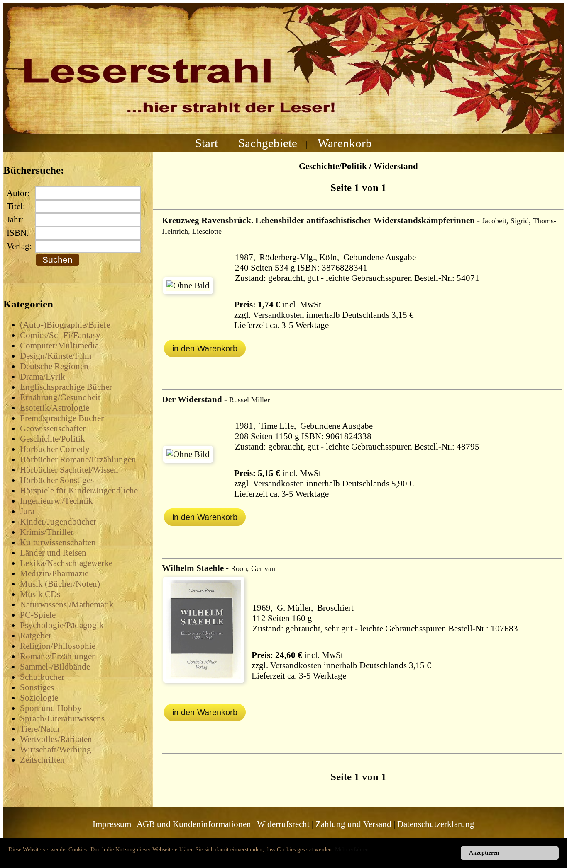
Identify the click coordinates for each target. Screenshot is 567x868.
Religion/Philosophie (57, 646)
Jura (27, 511)
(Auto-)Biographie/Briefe (65, 325)
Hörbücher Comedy (55, 449)
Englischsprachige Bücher (66, 387)
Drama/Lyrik (42, 377)
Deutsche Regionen (54, 366)
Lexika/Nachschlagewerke (66, 563)
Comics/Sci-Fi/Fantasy (60, 335)
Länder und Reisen (53, 553)
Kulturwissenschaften (58, 542)
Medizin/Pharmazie (54, 573)
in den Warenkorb (204, 348)
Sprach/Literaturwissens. (63, 718)
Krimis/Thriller (46, 532)
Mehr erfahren (352, 849)
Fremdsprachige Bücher (62, 418)
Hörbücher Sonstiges (57, 480)
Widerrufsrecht (283, 824)
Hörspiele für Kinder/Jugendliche (79, 491)
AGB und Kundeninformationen (194, 824)
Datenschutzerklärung (435, 824)
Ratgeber (35, 636)
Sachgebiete (267, 143)
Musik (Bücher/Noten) (60, 584)
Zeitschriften (42, 760)
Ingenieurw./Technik (56, 501)
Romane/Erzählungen (58, 656)
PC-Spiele (38, 615)
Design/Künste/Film (55, 356)
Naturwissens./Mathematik (67, 604)
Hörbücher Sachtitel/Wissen (69, 470)
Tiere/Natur (40, 729)
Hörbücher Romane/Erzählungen (78, 459)
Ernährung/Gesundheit (60, 397)
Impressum (112, 824)
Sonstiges (37, 687)
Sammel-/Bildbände (55, 667)
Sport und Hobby (51, 708)
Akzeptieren (484, 853)
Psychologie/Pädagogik (62, 625)
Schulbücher (42, 677)
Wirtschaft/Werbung (55, 749)
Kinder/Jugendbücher (58, 522)
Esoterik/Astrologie (54, 408)
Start (206, 143)
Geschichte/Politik (52, 439)
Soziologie (39, 698)
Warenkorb (345, 143)
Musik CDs (40, 594)
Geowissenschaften (53, 428)
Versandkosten (278, 315)
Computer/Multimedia (59, 346)
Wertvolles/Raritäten (56, 739)
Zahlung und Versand (353, 824)
